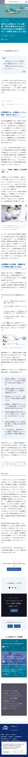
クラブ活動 (19, 703)
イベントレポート (6, 695)
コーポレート (6, 706)
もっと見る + (13, 708)
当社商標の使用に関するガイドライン (18, 740)
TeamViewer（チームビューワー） (15, 104)
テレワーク (12, 35)
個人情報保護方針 (18, 736)
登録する (14, 610)
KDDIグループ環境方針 (5, 740)
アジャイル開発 (14, 690)
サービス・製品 (4, 19)
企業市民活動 (6, 700)
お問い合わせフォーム (14, 569)
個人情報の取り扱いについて (6, 738)
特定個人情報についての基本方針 (7, 736)
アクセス (15, 730)
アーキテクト (6, 690)
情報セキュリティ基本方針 (11, 734)
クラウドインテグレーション (9, 703)
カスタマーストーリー (17, 695)
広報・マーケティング (15, 706)
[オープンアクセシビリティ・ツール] (26, 8)
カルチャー (5, 698)
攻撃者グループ (6, 708)
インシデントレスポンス (15, 693)
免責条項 (2, 734)
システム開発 (4, 35)
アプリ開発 (5, 693)
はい (10, 626)
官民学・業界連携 (13, 698)
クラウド (13, 700)
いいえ (17, 626)
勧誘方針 (14, 738)
